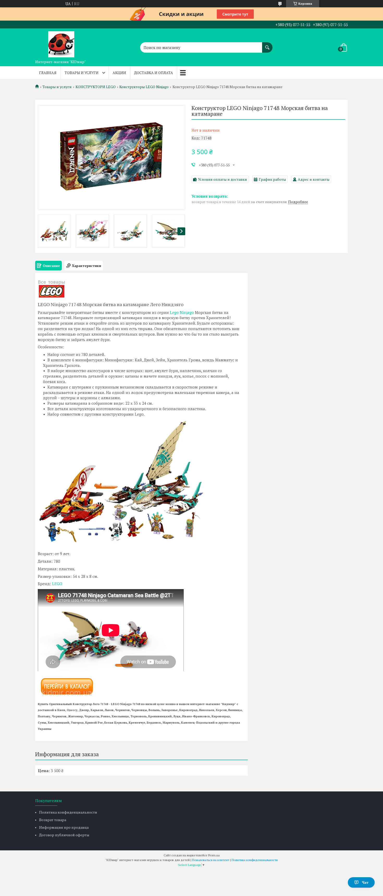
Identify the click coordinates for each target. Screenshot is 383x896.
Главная (48, 72)
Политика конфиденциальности (68, 812)
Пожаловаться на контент (210, 860)
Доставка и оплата (153, 72)
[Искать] (267, 45)
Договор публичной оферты (64, 834)
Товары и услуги (81, 72)
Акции (119, 72)
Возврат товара (52, 819)
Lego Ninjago (182, 312)
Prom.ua (214, 855)
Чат (365, 882)
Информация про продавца (64, 827)
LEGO (57, 583)
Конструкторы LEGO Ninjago (144, 86)
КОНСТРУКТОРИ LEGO (96, 86)
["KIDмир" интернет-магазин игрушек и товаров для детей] (61, 42)
